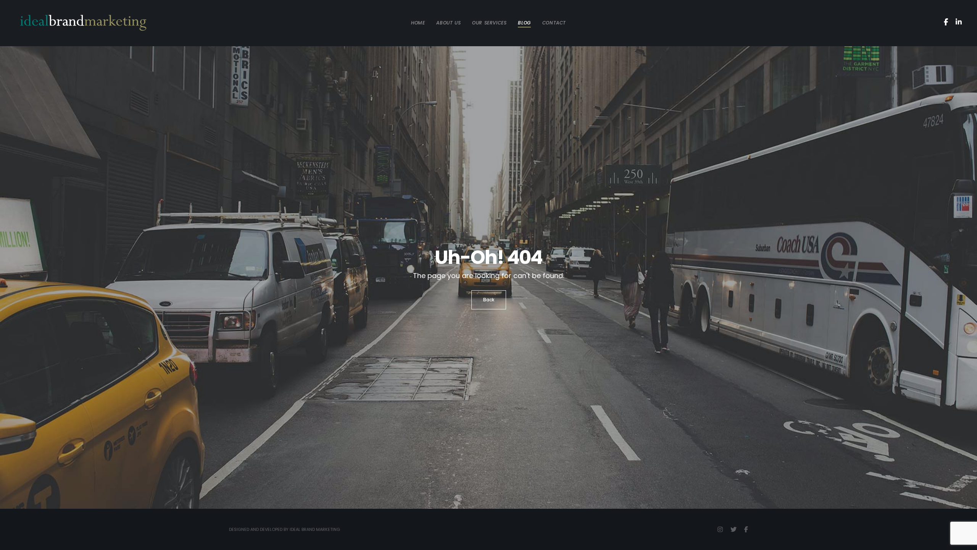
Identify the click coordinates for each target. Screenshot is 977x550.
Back (488, 299)
